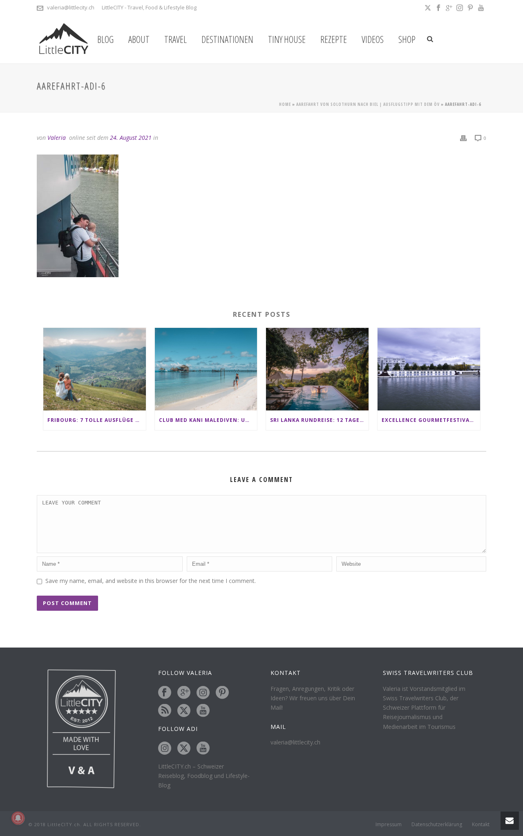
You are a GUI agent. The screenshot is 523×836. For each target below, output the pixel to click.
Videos (373, 39)
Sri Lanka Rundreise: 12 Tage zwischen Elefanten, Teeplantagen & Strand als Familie (319, 420)
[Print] (463, 137)
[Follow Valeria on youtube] (203, 711)
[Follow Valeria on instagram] (203, 693)
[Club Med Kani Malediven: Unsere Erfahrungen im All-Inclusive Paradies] (206, 369)
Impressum (388, 824)
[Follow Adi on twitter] (183, 748)
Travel (175, 39)
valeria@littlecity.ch (70, 7)
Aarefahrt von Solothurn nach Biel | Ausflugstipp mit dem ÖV (368, 104)
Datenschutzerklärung (436, 824)
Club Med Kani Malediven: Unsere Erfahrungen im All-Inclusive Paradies (208, 420)
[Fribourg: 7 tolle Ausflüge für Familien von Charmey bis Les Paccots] (94, 369)
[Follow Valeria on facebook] (164, 693)
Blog (105, 39)
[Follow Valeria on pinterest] (222, 693)
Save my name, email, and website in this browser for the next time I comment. (150, 581)
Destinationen (227, 39)
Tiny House (287, 39)
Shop (407, 39)
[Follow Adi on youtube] (203, 748)
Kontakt (480, 824)
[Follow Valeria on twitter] (183, 711)
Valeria (56, 137)
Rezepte (333, 39)
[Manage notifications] (18, 818)
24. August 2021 (131, 137)
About (139, 39)
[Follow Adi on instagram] (164, 748)
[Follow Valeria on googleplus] (183, 693)
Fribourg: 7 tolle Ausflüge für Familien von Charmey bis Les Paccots (96, 420)
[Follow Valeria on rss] (164, 711)
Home (285, 104)
